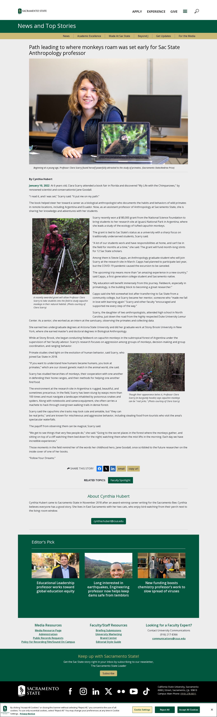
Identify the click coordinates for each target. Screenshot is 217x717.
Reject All (165, 709)
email (121, 468)
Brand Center (108, 638)
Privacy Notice (27, 713)
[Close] (211, 709)
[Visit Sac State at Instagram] (83, 691)
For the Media (187, 36)
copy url (133, 468)
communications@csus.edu (169, 638)
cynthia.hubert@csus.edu (108, 521)
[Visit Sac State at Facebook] (70, 691)
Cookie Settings (142, 709)
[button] (49, 11)
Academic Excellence (89, 36)
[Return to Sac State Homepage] (39, 691)
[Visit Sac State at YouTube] (133, 691)
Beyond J (143, 36)
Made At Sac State (119, 36)
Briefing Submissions (108, 630)
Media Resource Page (48, 630)
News (66, 36)
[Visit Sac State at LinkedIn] (96, 691)
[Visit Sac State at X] (108, 691)
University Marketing (108, 634)
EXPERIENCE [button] (156, 11)
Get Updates (163, 36)
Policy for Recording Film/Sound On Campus (48, 642)
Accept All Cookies (188, 709)
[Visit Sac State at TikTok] (146, 691)
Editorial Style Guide (108, 642)
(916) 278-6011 (188, 693)
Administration (48, 634)
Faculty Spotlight (120, 480)
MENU (191, 11)
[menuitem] (137, 11)
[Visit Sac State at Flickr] (121, 691)
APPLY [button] (137, 11)
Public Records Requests (48, 638)
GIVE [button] (173, 11)
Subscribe (108, 673)
